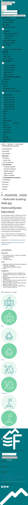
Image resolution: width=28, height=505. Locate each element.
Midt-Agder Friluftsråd (8, 2)
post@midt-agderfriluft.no (8, 479)
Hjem (4, 144)
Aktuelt (17, 2)
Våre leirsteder (19, 144)
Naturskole (10, 144)
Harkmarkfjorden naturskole (17, 240)
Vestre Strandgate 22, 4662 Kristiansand (12, 476)
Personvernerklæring (7, 469)
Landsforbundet (6, 4)
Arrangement (4, 464)
